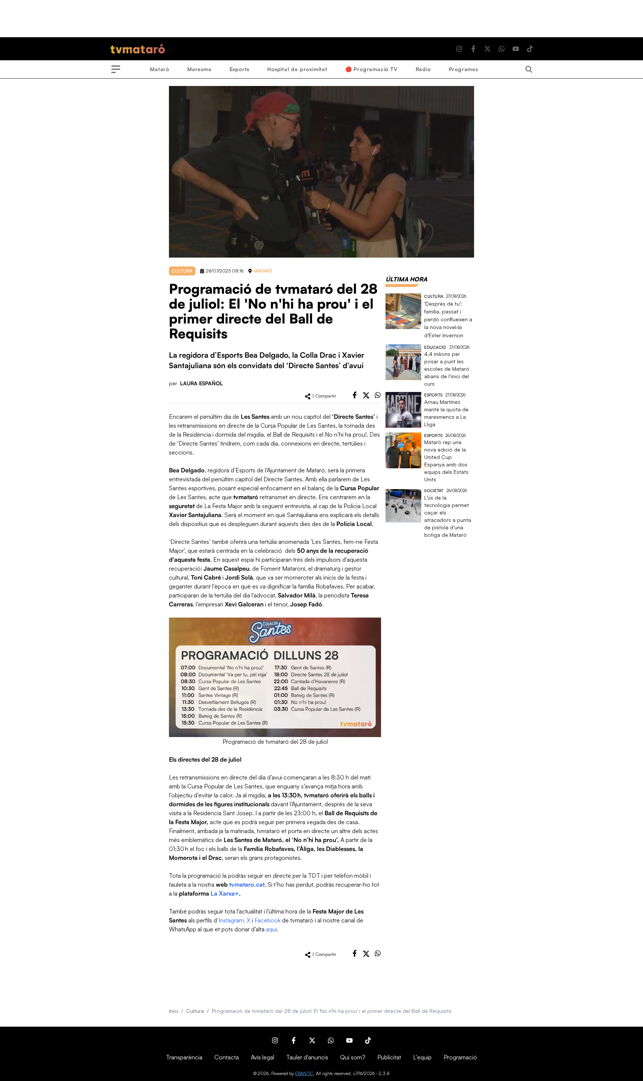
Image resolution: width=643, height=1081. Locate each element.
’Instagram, (231, 920)
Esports (240, 69)
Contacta (226, 1057)
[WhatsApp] (501, 48)
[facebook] (354, 395)
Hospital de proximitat (297, 69)
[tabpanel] (430, 416)
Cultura (195, 1011)
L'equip (422, 1057)
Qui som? (352, 1057)
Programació (460, 1057)
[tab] (406, 279)
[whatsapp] (377, 395)
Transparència (184, 1057)
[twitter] (366, 395)
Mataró (159, 69)
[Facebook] (473, 48)
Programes (463, 69)
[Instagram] (459, 48)
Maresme (199, 69)
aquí (271, 929)
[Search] (528, 69)
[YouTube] (515, 48)
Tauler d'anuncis (307, 1057)
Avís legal (262, 1057)
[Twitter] (487, 48)
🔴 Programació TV (371, 69)
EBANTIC (304, 1073)
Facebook (268, 920)
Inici (173, 1011)
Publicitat (389, 1057)
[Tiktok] (530, 48)
